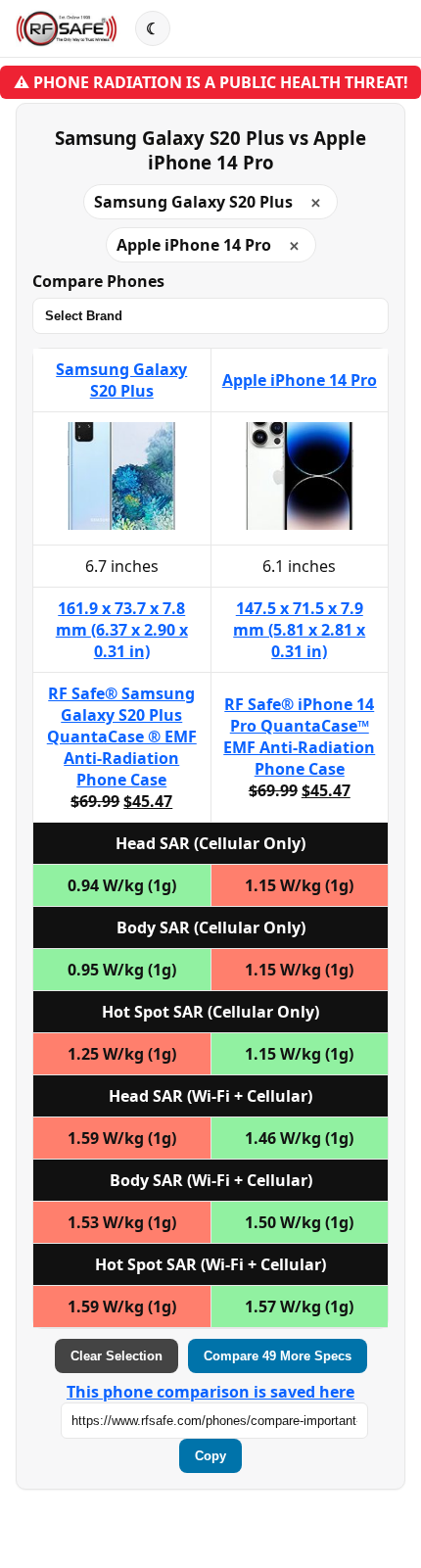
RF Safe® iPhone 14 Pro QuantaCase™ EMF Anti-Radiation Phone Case (299, 736)
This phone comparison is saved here (210, 1391)
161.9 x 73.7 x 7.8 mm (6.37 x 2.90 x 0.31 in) (122, 629)
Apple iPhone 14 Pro (299, 380)
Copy (210, 1456)
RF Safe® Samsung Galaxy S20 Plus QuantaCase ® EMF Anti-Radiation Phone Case (122, 736)
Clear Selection (116, 1356)
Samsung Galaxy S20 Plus (121, 380)
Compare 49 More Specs (277, 1356)
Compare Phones (98, 281)
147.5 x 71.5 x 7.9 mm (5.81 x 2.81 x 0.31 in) (299, 629)
